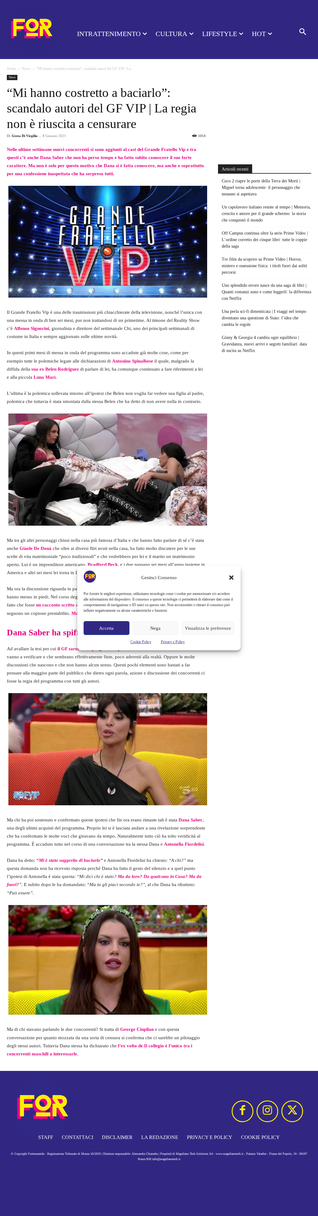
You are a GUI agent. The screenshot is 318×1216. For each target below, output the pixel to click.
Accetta (106, 628)
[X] (292, 1111)
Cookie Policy (140, 642)
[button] (231, 577)
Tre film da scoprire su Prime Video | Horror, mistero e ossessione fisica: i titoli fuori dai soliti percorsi (264, 266)
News (26, 68)
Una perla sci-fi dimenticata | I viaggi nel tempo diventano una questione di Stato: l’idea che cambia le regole (264, 318)
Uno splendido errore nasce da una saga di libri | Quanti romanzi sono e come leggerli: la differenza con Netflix (266, 292)
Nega (155, 628)
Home (11, 68)
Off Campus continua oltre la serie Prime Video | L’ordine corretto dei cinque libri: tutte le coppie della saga (265, 240)
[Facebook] (242, 1111)
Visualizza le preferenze (208, 628)
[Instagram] (267, 1111)
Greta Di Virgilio (25, 136)
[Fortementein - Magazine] (31, 29)
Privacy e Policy (173, 642)
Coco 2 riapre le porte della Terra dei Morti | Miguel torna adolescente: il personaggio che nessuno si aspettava (261, 187)
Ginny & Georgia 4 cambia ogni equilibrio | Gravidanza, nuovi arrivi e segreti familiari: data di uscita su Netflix (264, 344)
